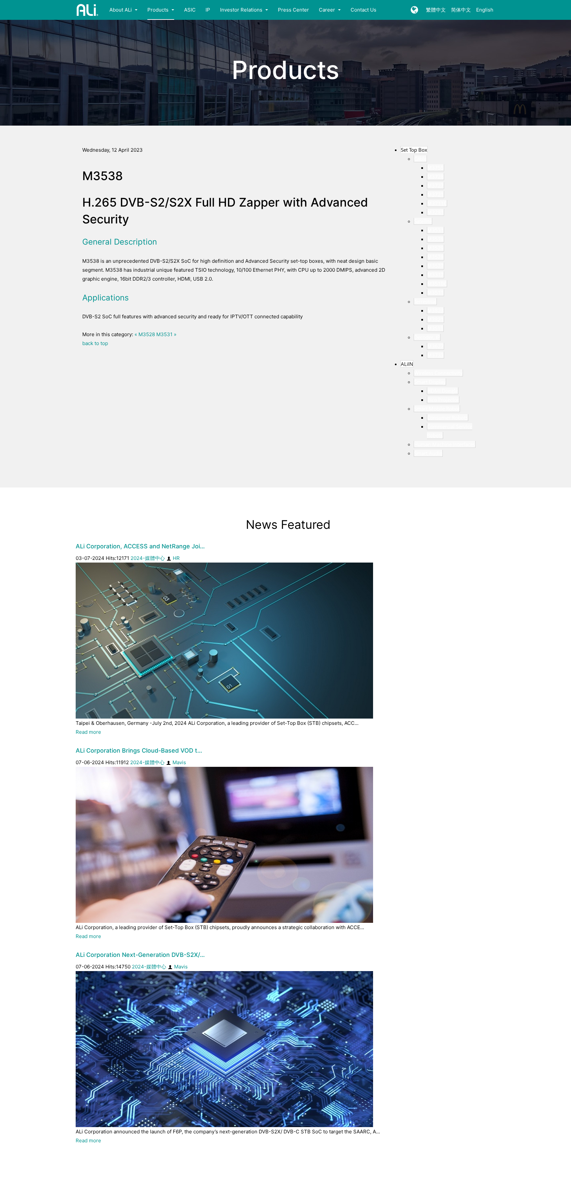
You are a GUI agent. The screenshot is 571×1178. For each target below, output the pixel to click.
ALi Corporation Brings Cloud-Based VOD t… (139, 750)
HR (176, 558)
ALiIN (407, 364)
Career (327, 10)
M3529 (435, 248)
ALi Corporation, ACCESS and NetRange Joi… (140, 546)
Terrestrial (425, 301)
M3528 (435, 257)
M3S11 (435, 328)
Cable (420, 158)
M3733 (435, 355)
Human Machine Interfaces (444, 444)
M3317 (435, 274)
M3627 (435, 346)
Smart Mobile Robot (437, 408)
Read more (88, 732)
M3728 (435, 176)
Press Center (293, 10)
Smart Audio (428, 453)
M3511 (435, 292)
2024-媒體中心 (148, 558)
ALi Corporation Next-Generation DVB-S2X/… (140, 954)
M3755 (435, 167)
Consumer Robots (447, 417)
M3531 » (166, 334)
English (484, 10)
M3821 (435, 319)
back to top (95, 343)
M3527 (435, 265)
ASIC (190, 10)
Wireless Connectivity (438, 373)
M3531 (435, 230)
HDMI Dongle (442, 390)
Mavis (179, 762)
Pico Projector (443, 399)
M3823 (435, 310)
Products (158, 10)
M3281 (435, 212)
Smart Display (430, 381)
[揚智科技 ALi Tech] (87, 10)
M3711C (437, 203)
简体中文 (461, 10)
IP (208, 10)
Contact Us (363, 10)
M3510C (437, 283)
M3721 (435, 194)
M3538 (435, 239)
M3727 (435, 185)
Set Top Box (414, 149)
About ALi (121, 10)
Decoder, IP (427, 337)
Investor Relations (242, 10)
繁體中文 (436, 10)
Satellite (423, 221)
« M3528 (144, 334)
